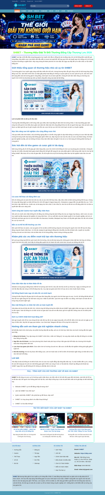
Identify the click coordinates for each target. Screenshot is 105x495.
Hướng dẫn (15, 1)
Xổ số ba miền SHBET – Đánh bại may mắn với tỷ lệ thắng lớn (24, 430)
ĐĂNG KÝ (88, 6)
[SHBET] (20, 6)
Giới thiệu (23, 1)
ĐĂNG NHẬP (78, 6)
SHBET (17, 11)
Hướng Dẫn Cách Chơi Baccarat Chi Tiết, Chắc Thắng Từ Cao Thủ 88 (80, 430)
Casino (23, 11)
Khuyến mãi (30, 1)
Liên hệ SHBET (38, 1)
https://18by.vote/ (86, 453)
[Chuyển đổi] (13, 387)
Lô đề (63, 11)
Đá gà (51, 11)
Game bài (44, 11)
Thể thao (70, 11)
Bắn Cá (36, 11)
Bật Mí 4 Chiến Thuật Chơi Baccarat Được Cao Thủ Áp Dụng (52, 430)
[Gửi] (68, 6)
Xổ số (57, 11)
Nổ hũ (30, 11)
